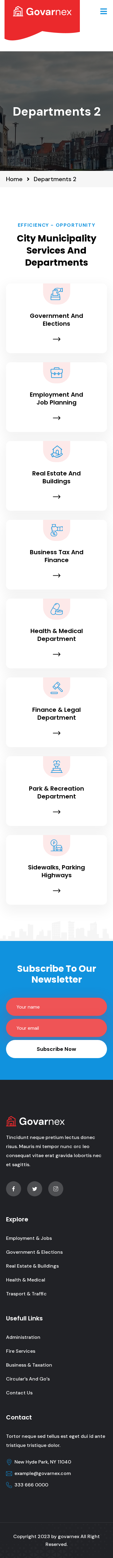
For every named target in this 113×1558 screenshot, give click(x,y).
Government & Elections (34, 1252)
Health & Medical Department (56, 635)
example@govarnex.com (42, 1473)
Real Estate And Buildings (56, 477)
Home (14, 179)
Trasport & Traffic (26, 1294)
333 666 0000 (31, 1485)
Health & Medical (25, 1280)
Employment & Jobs (29, 1238)
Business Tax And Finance (56, 556)
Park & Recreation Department (56, 792)
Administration (23, 1337)
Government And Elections (56, 320)
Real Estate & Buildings (32, 1266)
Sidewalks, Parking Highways (56, 871)
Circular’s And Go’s (28, 1379)
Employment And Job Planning (56, 398)
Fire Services (20, 1351)
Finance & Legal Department (56, 713)
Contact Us (19, 1393)
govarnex (68, 1536)
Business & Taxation (29, 1365)
